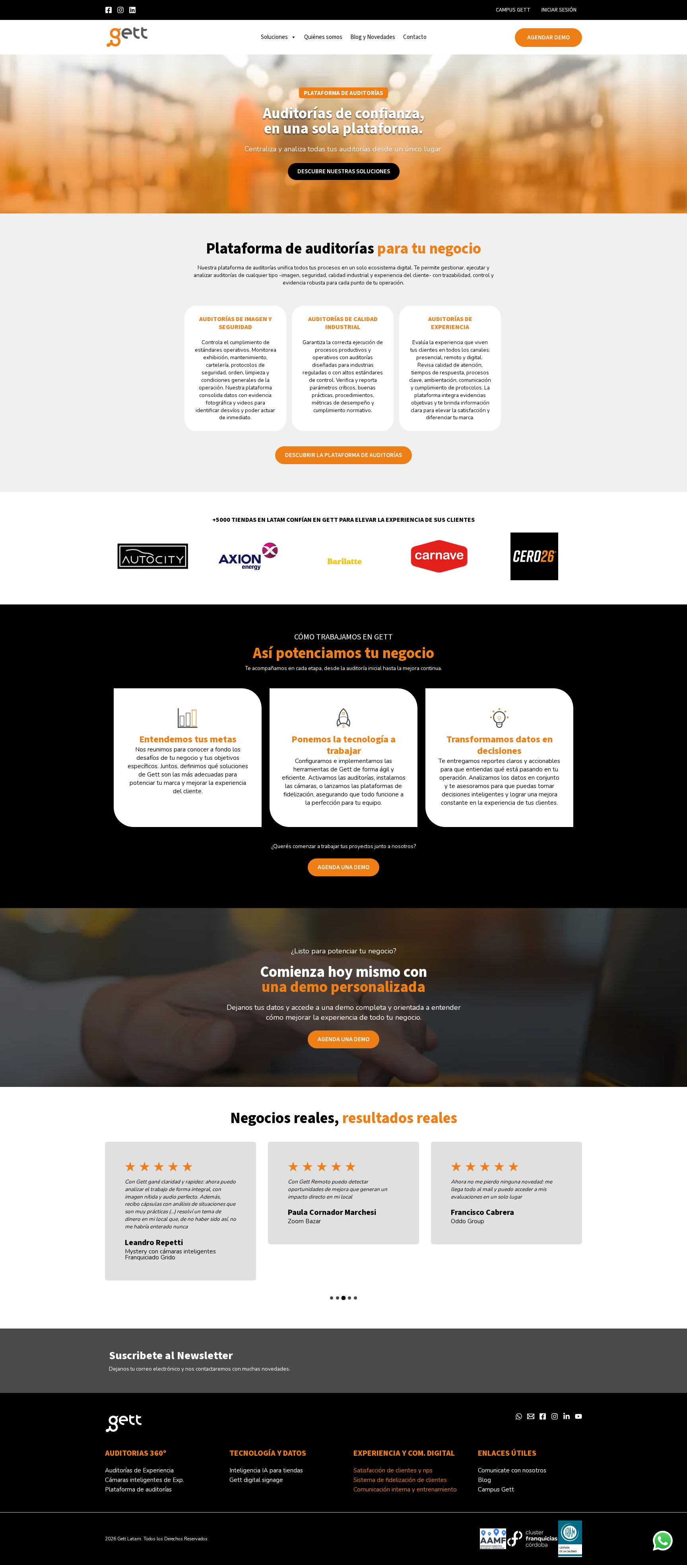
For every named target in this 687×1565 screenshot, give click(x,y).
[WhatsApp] (518, 1416)
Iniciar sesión (558, 10)
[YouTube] (578, 1416)
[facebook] (108, 10)
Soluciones (274, 37)
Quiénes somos (323, 37)
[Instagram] (120, 10)
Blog (484, 1480)
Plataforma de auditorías (138, 1489)
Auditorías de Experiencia (139, 1470)
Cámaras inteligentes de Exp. (144, 1480)
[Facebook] (542, 1416)
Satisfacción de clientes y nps (393, 1470)
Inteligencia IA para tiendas (266, 1470)
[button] (548, 37)
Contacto (415, 37)
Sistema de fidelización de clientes (400, 1480)
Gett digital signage (256, 1480)
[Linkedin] (132, 10)
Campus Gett (513, 10)
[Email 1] (530, 1416)
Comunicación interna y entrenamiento (405, 1489)
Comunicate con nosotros (512, 1470)
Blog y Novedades (372, 37)
